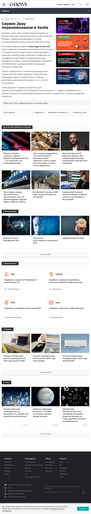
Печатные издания (32, 477)
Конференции (30, 462)
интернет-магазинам (36, 58)
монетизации (37, 71)
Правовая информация (16, 497)
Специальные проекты (34, 465)
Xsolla (20, 74)
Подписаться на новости (58, 112)
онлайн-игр (20, 90)
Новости (7, 462)
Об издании (50, 462)
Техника (28, 471)
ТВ (26, 474)
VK (60, 465)
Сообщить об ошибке (16, 494)
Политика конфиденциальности (20, 491)
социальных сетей (24, 64)
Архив (6, 474)
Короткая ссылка (80, 112)
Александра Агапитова (39, 46)
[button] (80, 4)
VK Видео (63, 468)
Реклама (49, 465)
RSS (9, 488)
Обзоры (7, 471)
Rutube (62, 471)
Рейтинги (8, 468)
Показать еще (45, 254)
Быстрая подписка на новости (19, 485)
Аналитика (8, 465)
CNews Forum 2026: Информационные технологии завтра (25, 103)
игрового (6, 93)
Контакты (49, 471)
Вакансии (49, 468)
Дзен (61, 477)
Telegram (63, 474)
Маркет (28, 468)
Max (61, 462)
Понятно (83, 509)
